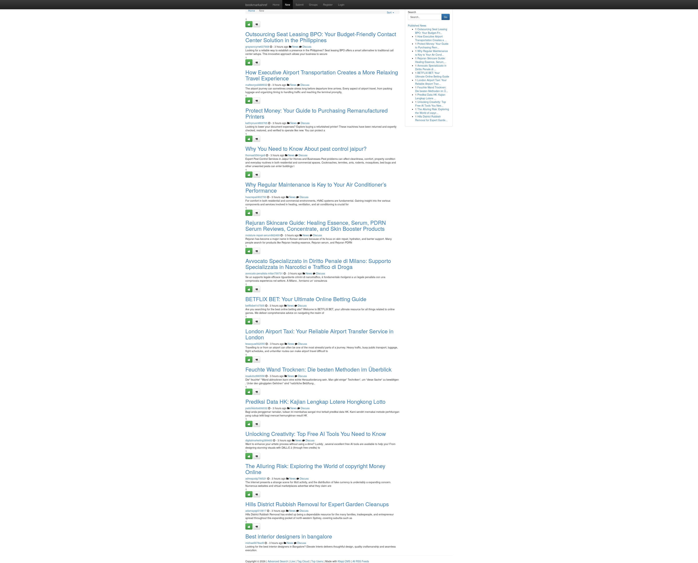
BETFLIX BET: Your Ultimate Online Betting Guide (305, 299)
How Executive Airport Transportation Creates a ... (431, 38)
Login (341, 4)
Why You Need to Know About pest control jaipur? (306, 148)
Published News (417, 25)
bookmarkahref (256, 4)
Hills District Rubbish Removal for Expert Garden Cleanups (317, 504)
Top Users (317, 561)
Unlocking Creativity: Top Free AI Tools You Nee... (430, 103)
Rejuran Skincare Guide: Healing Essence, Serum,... (430, 60)
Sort (389, 12)
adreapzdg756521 (255, 478)
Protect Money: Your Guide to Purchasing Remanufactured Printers (316, 113)
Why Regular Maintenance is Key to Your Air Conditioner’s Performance (315, 187)
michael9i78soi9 (254, 543)
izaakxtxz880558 (255, 376)
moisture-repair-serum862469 (262, 235)
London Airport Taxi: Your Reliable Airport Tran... (431, 81)
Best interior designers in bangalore (288, 536)
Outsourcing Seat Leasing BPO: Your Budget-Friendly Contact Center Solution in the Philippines (320, 37)
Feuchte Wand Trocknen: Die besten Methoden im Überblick (318, 369)
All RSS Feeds (360, 561)
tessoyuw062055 (255, 344)
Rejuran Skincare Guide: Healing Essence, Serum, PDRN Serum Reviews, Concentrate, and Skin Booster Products (315, 225)
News (295, 46)
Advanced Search (278, 561)
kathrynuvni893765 (256, 123)
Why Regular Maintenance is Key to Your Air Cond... (431, 52)
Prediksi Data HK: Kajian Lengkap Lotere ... (430, 96)
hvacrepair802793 (255, 197)
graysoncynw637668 (257, 46)
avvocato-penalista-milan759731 (264, 273)
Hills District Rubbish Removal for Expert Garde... (431, 118)
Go (445, 17)
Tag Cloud (303, 561)
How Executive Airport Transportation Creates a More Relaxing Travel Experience (321, 75)
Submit (300, 4)
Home (276, 4)
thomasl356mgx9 (255, 155)
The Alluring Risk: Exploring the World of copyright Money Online (315, 469)
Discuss (306, 46)
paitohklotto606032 (256, 408)
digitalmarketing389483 (258, 440)
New (287, 4)
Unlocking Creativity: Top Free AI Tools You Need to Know (315, 434)
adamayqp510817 (255, 510)
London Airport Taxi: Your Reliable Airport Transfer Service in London (319, 334)
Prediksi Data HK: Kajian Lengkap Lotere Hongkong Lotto (315, 401)
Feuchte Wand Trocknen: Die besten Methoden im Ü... (431, 89)
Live (292, 561)
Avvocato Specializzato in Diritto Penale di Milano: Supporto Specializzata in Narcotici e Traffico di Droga (318, 264)
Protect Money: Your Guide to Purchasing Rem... (431, 45)
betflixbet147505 (254, 305)
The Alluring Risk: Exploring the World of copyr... (432, 111)
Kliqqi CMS (344, 561)
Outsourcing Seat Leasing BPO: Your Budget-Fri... (431, 31)
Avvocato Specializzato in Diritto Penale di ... (430, 67)
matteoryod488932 (256, 85)
